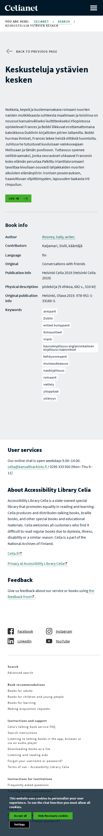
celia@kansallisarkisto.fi (27, 466)
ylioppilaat (51, 391)
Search (64, 21)
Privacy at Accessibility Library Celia (36, 563)
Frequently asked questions (28, 785)
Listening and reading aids (28, 755)
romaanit (50, 377)
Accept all (20, 815)
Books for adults (20, 691)
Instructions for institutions (30, 779)
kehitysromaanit (55, 356)
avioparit (49, 311)
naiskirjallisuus (53, 370)
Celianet (42, 21)
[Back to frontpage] (21, 9)
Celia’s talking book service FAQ (32, 727)
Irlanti (47, 339)
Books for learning (22, 703)
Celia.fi (13, 553)
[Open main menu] (93, 8)
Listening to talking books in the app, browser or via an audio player (44, 741)
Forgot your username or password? (35, 761)
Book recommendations (26, 685)
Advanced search (20, 673)
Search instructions (22, 733)
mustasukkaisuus (55, 363)
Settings (19, 824)
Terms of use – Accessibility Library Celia (38, 767)
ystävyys (49, 398)
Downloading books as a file (29, 749)
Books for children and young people (36, 697)
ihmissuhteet (52, 332)
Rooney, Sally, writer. (58, 236)
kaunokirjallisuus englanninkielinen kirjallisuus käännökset (68, 348)
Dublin (48, 318)
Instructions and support (27, 721)
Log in (14, 198)
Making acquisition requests (29, 709)
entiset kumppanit (56, 325)
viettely (48, 384)
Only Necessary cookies (53, 815)
